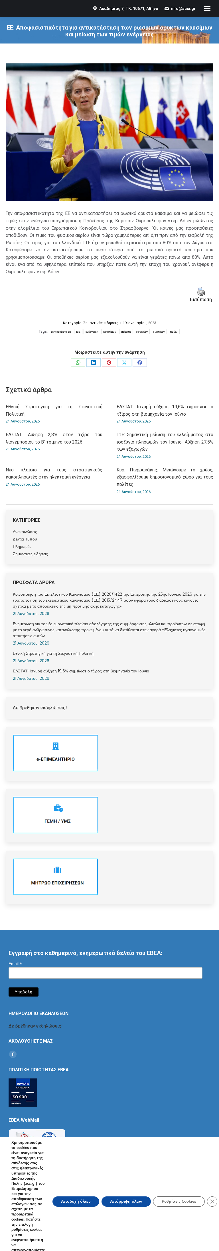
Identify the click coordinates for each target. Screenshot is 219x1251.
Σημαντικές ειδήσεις (100, 323)
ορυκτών (142, 331)
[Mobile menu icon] (207, 9)
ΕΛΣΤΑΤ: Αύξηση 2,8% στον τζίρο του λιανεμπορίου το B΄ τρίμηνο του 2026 (54, 438)
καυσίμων (109, 331)
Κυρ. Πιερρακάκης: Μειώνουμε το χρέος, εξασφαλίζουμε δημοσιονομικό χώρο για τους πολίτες (165, 477)
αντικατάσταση (61, 331)
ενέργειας (92, 331)
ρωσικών (159, 331)
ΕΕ (78, 331)
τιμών (174, 331)
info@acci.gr (183, 8)
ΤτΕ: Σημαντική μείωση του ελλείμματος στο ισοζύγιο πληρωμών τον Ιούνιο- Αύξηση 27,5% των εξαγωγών (165, 442)
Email (15, 963)
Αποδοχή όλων (76, 1201)
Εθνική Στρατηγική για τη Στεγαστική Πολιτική (54, 410)
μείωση (126, 331)
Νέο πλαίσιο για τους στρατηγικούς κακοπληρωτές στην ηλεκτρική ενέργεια (54, 473)
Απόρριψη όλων (126, 1201)
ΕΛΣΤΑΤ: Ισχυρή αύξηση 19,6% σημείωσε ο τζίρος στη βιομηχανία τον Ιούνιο (165, 410)
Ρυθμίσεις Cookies (179, 1201)
